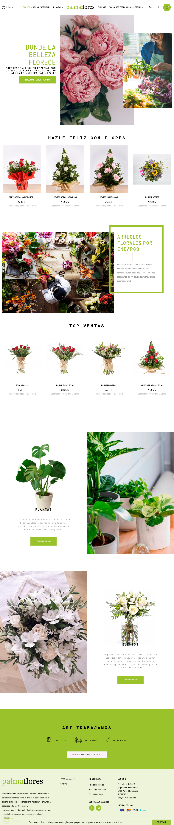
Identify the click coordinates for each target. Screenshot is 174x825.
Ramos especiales (68, 779)
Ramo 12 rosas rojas (65, 385)
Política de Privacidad (97, 789)
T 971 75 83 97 (123, 794)
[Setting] (3, 7)
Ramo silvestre (152, 197)
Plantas (63, 784)
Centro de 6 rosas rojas (152, 385)
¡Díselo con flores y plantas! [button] (37, 80)
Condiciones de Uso (96, 794)
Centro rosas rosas (109, 197)
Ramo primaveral (108, 385)
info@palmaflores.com (127, 797)
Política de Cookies (96, 784)
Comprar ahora (43, 541)
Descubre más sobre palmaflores (87, 755)
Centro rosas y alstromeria (22, 197)
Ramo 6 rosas (22, 385)
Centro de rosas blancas (65, 197)
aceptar (161, 822)
